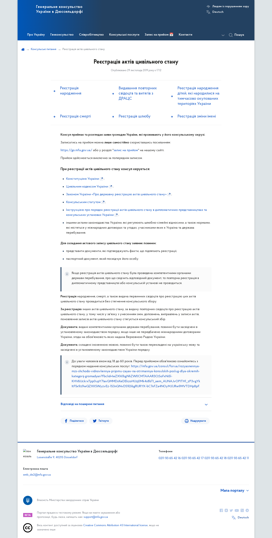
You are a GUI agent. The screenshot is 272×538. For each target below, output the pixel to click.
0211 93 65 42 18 (215, 458)
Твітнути (103, 421)
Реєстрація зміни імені (196, 116)
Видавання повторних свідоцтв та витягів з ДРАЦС (138, 93)
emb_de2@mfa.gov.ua (37, 474)
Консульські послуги (124, 34)
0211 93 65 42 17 (193, 458)
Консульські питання (43, 49)
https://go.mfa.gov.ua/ (76, 150)
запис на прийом (126, 150)
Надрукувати (198, 421)
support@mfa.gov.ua (96, 517)
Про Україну (36, 34)
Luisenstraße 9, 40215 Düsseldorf (57, 457)
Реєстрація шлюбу (135, 116)
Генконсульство (62, 34)
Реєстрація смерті (75, 116)
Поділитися (77, 421)
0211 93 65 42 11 (238, 458)
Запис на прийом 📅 (159, 34)
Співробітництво (91, 34)
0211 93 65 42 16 (170, 458)
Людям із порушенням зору (230, 6)
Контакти (185, 34)
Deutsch (218, 12)
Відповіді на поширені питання (82, 404)
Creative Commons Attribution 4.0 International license (115, 525)
